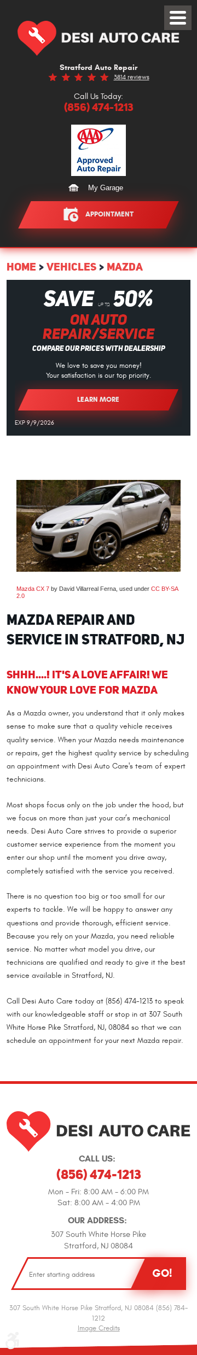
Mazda (125, 266)
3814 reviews (131, 77)
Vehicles (71, 266)
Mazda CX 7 (32, 588)
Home (21, 266)
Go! (162, 1273)
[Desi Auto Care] (98, 38)
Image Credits (99, 1328)
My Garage (105, 187)
